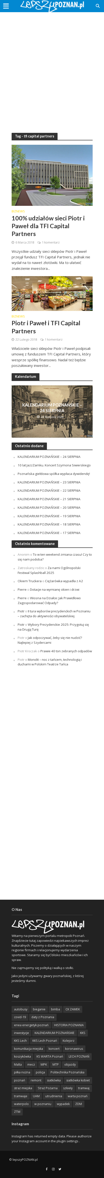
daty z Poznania (42, 1017)
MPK (44, 1064)
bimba (55, 1009)
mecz (31, 1064)
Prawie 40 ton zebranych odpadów (66, 651)
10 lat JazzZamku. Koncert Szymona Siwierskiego (54, 465)
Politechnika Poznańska (67, 1072)
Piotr (21, 611)
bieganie (39, 1009)
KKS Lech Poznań (44, 1041)
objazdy (70, 1064)
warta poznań (78, 1096)
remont (36, 1080)
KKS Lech (20, 1041)
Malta (18, 1064)
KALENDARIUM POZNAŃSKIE (54, 1033)
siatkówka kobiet (78, 1080)
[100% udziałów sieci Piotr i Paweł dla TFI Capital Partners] (52, 174)
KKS (82, 1033)
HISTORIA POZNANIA (69, 1025)
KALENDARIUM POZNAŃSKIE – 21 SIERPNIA (49, 499)
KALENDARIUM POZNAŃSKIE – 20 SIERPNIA (49, 507)
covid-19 (20, 1017)
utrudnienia (53, 1096)
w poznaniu (42, 1104)
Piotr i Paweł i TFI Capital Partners (46, 326)
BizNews (18, 211)
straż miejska (23, 1088)
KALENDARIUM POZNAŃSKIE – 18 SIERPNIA (49, 524)
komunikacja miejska (28, 1049)
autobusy (20, 1009)
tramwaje (20, 1096)
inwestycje (21, 1033)
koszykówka (22, 1056)
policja (40, 1072)
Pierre (22, 589)
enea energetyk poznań (31, 1025)
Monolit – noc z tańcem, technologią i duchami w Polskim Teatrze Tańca (50, 662)
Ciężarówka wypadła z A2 (64, 581)
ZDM (78, 1104)
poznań (19, 1080)
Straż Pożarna (48, 1088)
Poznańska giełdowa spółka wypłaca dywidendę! (54, 473)
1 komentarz (51, 242)
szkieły (68, 1088)
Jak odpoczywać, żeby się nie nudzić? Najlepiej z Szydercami (50, 640)
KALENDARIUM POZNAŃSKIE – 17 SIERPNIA (49, 533)
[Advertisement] (52, 69)
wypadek (63, 1104)
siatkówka (54, 1080)
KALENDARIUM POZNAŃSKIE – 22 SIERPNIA (49, 490)
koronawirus (74, 1049)
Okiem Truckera (30, 581)
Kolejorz (68, 1041)
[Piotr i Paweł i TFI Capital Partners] (52, 292)
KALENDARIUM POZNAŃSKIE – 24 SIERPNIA (52, 407)
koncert (54, 1049)
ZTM (17, 1112)
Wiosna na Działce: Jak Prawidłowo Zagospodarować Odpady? (49, 600)
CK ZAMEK (73, 1009)
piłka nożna (22, 1072)
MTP (55, 1064)
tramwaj (83, 1088)
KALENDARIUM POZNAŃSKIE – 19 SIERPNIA (49, 516)
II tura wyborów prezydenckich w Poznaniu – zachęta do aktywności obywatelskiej (54, 613)
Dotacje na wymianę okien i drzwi (54, 589)
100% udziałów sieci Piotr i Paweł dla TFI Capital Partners (48, 225)
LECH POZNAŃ (79, 1056)
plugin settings (68, 1141)
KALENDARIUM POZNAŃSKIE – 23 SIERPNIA (49, 482)
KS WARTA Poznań (50, 1056)
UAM (36, 1096)
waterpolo (21, 1104)
